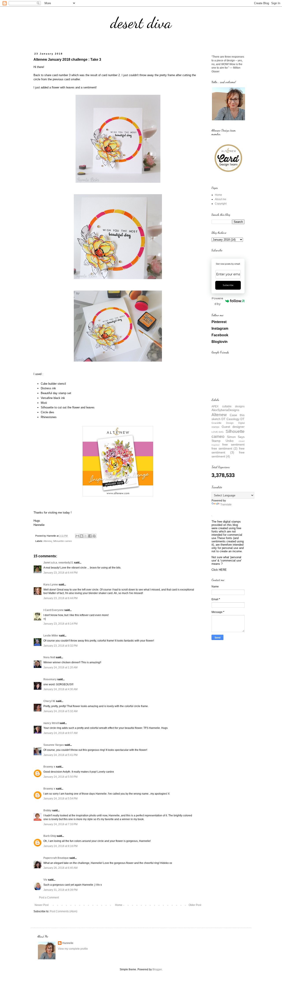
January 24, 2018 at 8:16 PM (60, 846)
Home (118, 905)
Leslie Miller (50, 635)
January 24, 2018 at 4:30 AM (60, 689)
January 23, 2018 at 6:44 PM (60, 572)
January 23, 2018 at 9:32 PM (60, 645)
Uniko (230, 440)
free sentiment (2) (224, 448)
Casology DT (235, 419)
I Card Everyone (53, 610)
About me (220, 199)
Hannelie (67, 943)
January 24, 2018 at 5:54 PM (60, 798)
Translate (226, 504)
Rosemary (50, 679)
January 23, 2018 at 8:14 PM (60, 623)
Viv (45, 879)
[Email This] (77, 536)
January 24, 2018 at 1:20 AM (60, 667)
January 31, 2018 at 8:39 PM (60, 889)
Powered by (217, 300)
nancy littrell (51, 723)
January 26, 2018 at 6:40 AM (60, 867)
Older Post (195, 905)
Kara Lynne (50, 584)
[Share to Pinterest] (94, 536)
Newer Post (41, 905)
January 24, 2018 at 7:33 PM (60, 824)
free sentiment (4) (228, 454)
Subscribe (228, 285)
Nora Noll (49, 657)
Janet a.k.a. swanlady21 (58, 562)
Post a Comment (49, 897)
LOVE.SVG (218, 432)
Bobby (47, 810)
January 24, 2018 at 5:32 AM (60, 711)
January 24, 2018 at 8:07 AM (60, 733)
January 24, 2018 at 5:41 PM (60, 755)
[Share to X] (85, 536)
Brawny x (49, 766)
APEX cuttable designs (228, 406)
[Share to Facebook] (90, 536)
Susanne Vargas (53, 744)
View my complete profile (73, 948)
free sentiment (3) (228, 450)
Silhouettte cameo (62, 541)
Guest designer (233, 426)
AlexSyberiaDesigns (225, 410)
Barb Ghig (49, 835)
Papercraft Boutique (56, 857)
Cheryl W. (49, 701)
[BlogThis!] (81, 536)
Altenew (47, 541)
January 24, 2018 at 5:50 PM (60, 776)
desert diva (141, 23)
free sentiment (233, 444)
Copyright (220, 203)
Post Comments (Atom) (63, 911)
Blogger (157, 969)
